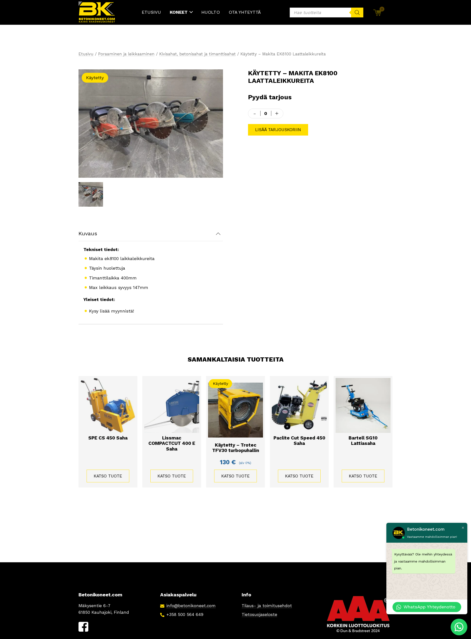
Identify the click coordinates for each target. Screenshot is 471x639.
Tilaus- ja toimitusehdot (267, 605)
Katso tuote (108, 476)
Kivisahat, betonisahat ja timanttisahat (197, 54)
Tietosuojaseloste (259, 614)
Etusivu (85, 54)
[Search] (357, 12)
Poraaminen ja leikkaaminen (126, 54)
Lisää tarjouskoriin (278, 129)
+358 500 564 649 (184, 614)
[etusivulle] (96, 12)
